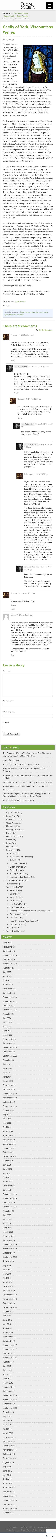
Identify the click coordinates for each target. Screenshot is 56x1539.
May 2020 (7, 1223)
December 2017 (10, 1345)
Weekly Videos (43, 1527)
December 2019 (10, 1244)
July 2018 (7, 1315)
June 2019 (7, 1269)
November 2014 (10, 1500)
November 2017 (10, 1349)
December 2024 (10, 997)
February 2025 (9, 988)
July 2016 (7, 1416)
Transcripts (11, 883)
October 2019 (9, 1252)
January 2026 (9, 951)
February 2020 (9, 1236)
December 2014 (10, 1496)
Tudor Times (11, 927)
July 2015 (7, 1466)
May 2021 (7, 1173)
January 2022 (9, 1139)
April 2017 (7, 1378)
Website (6, 723)
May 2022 (7, 1122)
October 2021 (9, 1152)
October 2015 (9, 1454)
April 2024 (7, 1030)
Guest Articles (12, 822)
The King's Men (16, 904)
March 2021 (8, 1181)
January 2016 (9, 1441)
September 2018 (10, 1307)
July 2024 (7, 1018)
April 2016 (7, 1428)
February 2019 (9, 1286)
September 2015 (10, 1458)
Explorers (14, 890)
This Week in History (15, 880)
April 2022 (7, 1127)
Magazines (11, 826)
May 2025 (7, 976)
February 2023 (9, 1085)
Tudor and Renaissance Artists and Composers (30, 910)
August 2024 (8, 1013)
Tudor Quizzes (12, 1530)
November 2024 (10, 1001)
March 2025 (8, 984)
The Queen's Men (17, 907)
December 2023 (10, 1047)
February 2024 (9, 1039)
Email (9, 712)
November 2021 (10, 1148)
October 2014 (9, 1504)
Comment (6, 671)
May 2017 (7, 1374)
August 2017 (8, 1361)
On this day (11, 836)
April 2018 (7, 1328)
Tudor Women (22, 16)
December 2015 (10, 1445)
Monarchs (14, 897)
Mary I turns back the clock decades (18, 800)
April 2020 (7, 1227)
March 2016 (8, 1433)
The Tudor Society (21, 13)
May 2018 (7, 1324)
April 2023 (7, 1076)
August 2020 (8, 1210)
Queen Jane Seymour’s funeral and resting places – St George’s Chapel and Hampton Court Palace (26, 794)
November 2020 (10, 1198)
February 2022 (9, 1135)
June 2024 (7, 1022)
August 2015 (8, 1462)
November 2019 (10, 1248)
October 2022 (9, 1102)
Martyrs (13, 893)
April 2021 (7, 1177)
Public (8, 843)
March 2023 (8, 1081)
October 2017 (9, 1353)
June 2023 (7, 1068)
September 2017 (10, 1357)
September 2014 (10, 1508)
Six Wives (14, 900)
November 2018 (10, 1299)
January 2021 (9, 1190)
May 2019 (7, 1273)
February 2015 (9, 1487)
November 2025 (10, 955)
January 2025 (9, 993)
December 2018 (10, 1294)
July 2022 (7, 1114)
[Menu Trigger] (49, 5)
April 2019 (7, 1278)
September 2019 (10, 1257)
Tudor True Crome (14, 931)
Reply (13, 360)
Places (9, 839)
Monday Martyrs (13, 829)
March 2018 (8, 1332)
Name (8, 701)
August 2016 (8, 1412)
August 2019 (8, 1261)
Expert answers (16, 866)
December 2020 (10, 1194)
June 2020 (7, 1219)
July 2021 (7, 1164)
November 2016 (10, 1399)
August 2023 (8, 1060)
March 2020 (8, 1231)
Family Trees (15, 870)
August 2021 (8, 1160)
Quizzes (9, 846)
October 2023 (9, 1051)
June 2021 (7, 1169)
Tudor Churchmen (17, 914)
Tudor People (9, 16)
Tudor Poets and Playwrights (22, 920)
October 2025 (9, 959)
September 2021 (10, 1156)
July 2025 (7, 972)
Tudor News (13, 1527)
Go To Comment (46, 330)
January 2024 (9, 1043)
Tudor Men (14, 917)
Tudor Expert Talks (29, 1530)
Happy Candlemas (11, 760)
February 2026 (9, 946)
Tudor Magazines (27, 1527)
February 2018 (9, 1336)
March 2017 (8, 1382)
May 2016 (7, 1424)
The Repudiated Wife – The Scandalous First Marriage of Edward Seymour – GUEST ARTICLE (27, 754)
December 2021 (10, 1143)
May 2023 (7, 1072)
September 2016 (10, 1407)
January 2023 (9, 1089)
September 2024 (10, 1009)
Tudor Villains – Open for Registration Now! (21, 764)
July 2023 (7, 1064)
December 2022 (10, 1093)
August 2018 (8, 1311)
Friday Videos (12, 819)
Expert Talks (11, 812)
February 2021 (9, 1185)
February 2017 (9, 1387)
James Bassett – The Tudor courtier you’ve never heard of (28, 782)
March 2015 (8, 1483)
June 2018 (7, 1319)
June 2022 (7, 1118)
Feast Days (11, 816)
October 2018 (9, 1303)
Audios (12, 853)
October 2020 (9, 1202)
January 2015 (9, 1491)
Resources (10, 849)
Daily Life (14, 860)
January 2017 (9, 1391)
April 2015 (7, 1479)
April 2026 (7, 942)
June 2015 (7, 1470)
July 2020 (7, 1215)
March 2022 (8, 1131)
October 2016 (9, 1403)
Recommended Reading (20, 877)
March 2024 (8, 1034)
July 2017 (7, 1366)
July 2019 (7, 1265)
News (8, 833)
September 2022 (10, 1106)
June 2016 (7, 1420)
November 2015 (10, 1449)
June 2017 (7, 1370)
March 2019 (8, 1282)
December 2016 (10, 1395)
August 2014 (8, 1512)
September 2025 (10, 963)
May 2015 (7, 1475)
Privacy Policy (45, 1530)
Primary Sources (17, 873)
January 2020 (9, 1240)
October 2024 (9, 1005)
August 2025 (8, 967)
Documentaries (16, 863)
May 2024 (7, 1026)
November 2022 (10, 1097)
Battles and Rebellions (19, 856)
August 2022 (8, 1110)
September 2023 (10, 1055)
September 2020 (10, 1206)
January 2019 (9, 1290)
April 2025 (7, 980)
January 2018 (9, 1340)
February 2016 (9, 1437)
